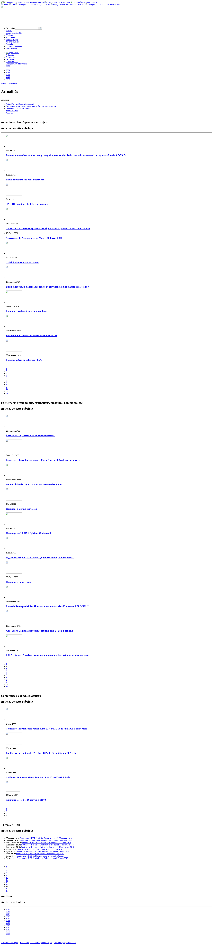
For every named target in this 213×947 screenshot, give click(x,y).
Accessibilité (71, 943)
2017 (8, 914)
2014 (8, 921)
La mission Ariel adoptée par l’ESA (24, 360)
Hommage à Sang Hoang (19, 582)
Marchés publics (12, 42)
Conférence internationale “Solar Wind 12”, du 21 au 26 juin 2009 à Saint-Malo (46, 728)
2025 (8, 66)
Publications (10, 37)
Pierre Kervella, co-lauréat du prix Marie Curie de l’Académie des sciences (43, 460)
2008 (8, 934)
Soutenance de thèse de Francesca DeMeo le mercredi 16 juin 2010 (42, 851)
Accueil (9, 31)
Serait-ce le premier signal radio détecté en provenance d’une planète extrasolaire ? (47, 286)
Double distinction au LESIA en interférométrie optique (34, 484)
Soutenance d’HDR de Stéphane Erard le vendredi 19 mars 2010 (42, 856)
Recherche (10, 59)
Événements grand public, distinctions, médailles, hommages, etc (31, 106)
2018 (8, 912)
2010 (8, 929)
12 (7, 882)
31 (7, 393)
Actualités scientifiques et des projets (20, 104)
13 (7, 884)
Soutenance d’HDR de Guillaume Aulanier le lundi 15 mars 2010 (42, 858)
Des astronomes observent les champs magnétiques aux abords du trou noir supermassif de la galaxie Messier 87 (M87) (65, 155)
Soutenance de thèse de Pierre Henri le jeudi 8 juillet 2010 (39, 849)
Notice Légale (46, 943)
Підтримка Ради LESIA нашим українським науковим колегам (40, 557)
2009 (8, 932)
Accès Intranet (11, 48)
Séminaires (10, 35)
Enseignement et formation (16, 64)
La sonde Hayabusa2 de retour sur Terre (26, 311)
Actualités (10, 55)
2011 (8, 927)
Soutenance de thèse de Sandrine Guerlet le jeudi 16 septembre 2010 (47, 845)
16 (7, 891)
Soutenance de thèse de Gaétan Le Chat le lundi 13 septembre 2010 (47, 847)
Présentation (10, 57)
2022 (8, 75)
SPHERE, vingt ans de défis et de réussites (27, 204)
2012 (8, 925)
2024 (8, 70)
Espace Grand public (14, 33)
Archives (9, 113)
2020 (8, 79)
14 (7, 686)
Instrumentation (12, 62)
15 (7, 889)
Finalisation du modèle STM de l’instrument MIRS (31, 335)
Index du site (35, 943)
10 (7, 389)
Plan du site (24, 943)
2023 (8, 72)
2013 (8, 923)
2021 (8, 77)
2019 (8, 909)
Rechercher (10, 28)
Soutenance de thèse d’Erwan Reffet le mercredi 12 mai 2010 (40, 854)
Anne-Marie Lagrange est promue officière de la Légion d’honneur (39, 630)
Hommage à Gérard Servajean (21, 509)
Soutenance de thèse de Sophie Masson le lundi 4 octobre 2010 (46, 843)
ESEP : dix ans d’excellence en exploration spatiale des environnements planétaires (47, 655)
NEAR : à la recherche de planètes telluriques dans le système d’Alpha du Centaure (48, 228)
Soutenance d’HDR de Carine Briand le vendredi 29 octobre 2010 (46, 838)
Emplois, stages (12, 40)
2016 (8, 916)
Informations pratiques (14, 46)
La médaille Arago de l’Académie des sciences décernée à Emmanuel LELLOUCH (47, 606)
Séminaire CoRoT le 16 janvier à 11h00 (26, 800)
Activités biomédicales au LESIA (22, 262)
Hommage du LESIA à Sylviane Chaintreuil (28, 533)
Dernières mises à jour (9, 943)
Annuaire (9, 44)
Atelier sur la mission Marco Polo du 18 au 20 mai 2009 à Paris (38, 777)
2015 (8, 918)
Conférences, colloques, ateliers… (19, 108)
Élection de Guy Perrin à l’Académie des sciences (30, 435)
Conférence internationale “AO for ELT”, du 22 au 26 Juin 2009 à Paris (42, 753)
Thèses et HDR (12, 111)
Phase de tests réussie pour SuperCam (25, 179)
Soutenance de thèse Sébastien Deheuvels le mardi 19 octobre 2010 (45, 840)
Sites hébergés (59, 943)
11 (7, 880)
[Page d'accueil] (12, 53)
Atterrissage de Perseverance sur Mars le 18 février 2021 (34, 238)
